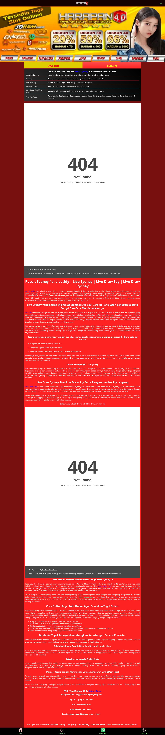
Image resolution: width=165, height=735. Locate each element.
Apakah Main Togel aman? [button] (81, 709)
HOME (20, 733)
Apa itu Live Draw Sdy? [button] (81, 704)
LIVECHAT (144, 733)
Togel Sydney (81, 71)
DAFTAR (53, 66)
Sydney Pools (95, 691)
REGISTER (62, 733)
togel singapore (85, 597)
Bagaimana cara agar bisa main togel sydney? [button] (81, 714)
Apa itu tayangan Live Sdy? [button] (81, 699)
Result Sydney (31, 291)
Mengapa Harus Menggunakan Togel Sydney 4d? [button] (81, 695)
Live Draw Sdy (31, 387)
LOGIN (112, 66)
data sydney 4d (104, 586)
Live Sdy (28, 313)
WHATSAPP (103, 733)
